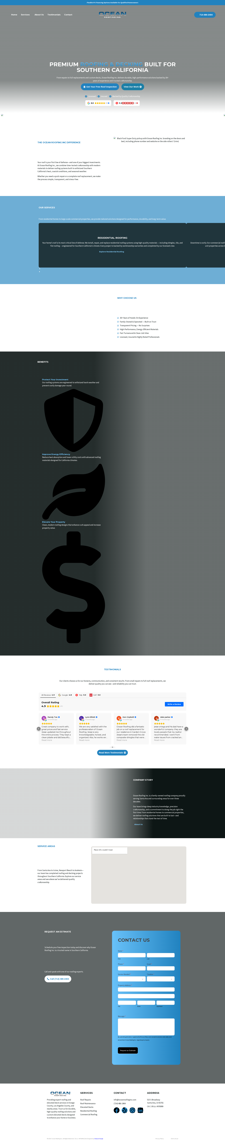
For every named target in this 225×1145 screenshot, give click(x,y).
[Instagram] (132, 1110)
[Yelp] (125, 1110)
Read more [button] (47, 740)
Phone (121, 964)
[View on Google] (44, 718)
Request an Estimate (128, 1050)
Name (120, 951)
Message (122, 1016)
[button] (112, 269)
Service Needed (124, 974)
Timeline (150, 974)
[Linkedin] (140, 1110)
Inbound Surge (98, 1138)
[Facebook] (117, 1110)
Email (149, 964)
